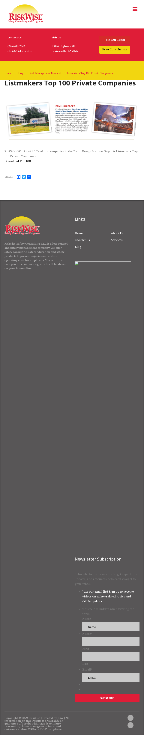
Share (8, 177)
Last (85, 663)
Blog (78, 246)
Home (8, 73)
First (85, 648)
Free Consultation (114, 49)
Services (117, 240)
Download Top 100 (18, 161)
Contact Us (82, 240)
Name (86, 618)
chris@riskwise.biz (20, 51)
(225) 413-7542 (16, 46)
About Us (117, 233)
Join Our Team (114, 39)
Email (87, 669)
